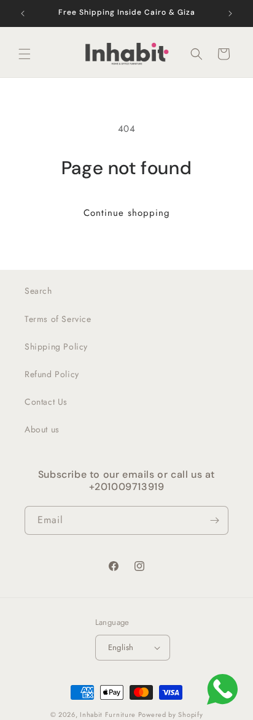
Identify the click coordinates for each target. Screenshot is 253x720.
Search (38, 291)
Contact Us (46, 402)
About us (42, 429)
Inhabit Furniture (109, 714)
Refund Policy (52, 374)
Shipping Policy (56, 346)
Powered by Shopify (170, 714)
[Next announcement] (230, 13)
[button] (24, 53)
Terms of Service (58, 319)
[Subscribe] (214, 520)
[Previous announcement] (22, 13)
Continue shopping (127, 213)
